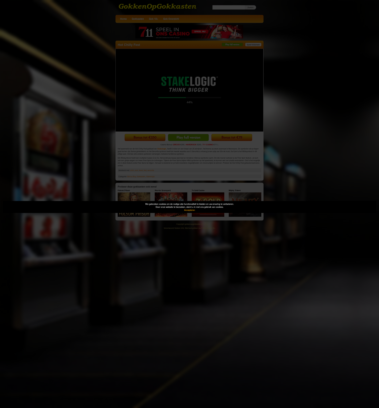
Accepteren (189, 209)
